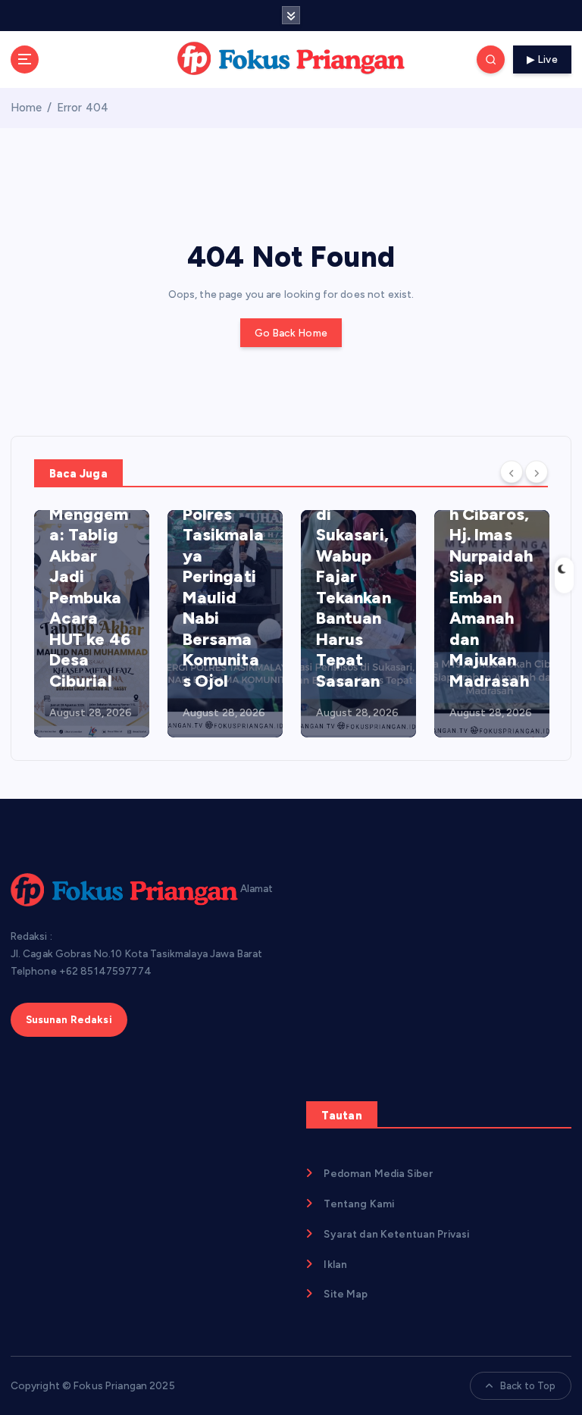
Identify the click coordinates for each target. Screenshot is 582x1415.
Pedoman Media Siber (378, 1173)
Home (26, 107)
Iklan (335, 1264)
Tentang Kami (359, 1203)
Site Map (346, 1294)
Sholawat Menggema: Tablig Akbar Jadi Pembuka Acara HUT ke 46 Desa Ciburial (89, 587)
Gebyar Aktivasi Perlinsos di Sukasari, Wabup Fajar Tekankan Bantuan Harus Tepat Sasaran (353, 566)
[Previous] (511, 472)
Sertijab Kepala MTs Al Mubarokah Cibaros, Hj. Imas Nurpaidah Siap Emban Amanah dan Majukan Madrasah (491, 556)
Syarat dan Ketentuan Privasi (396, 1234)
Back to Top (528, 1386)
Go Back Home (291, 333)
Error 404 (82, 107)
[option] (91, 623)
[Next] (536, 472)
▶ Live (542, 59)
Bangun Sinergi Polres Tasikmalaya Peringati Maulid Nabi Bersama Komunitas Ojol (223, 576)
